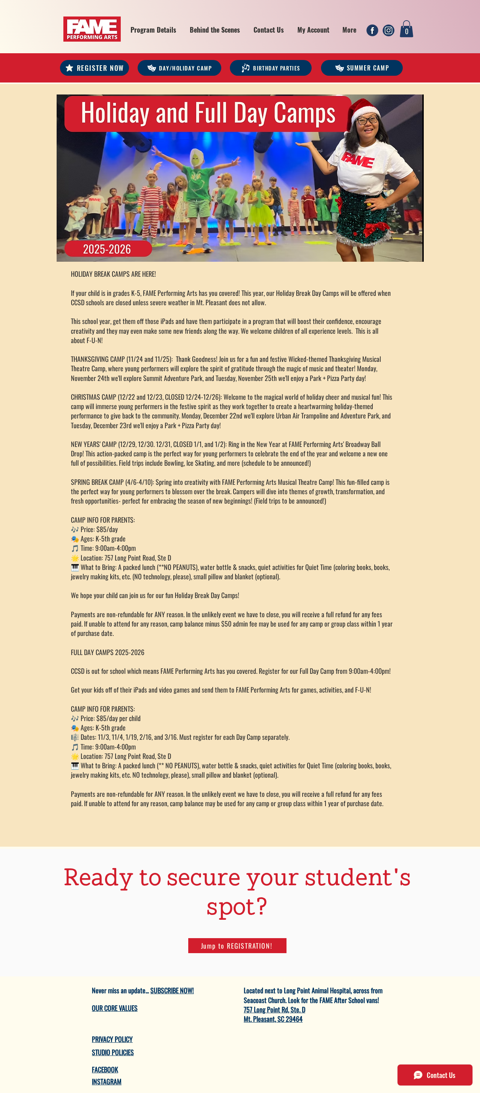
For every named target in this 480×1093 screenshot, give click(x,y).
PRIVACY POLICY (112, 1039)
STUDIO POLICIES (113, 1052)
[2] (388, 30)
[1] (372, 30)
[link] (406, 28)
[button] (153, 29)
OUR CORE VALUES (115, 1008)
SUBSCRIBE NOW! (172, 990)
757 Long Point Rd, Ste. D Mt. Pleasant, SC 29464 (274, 1014)
